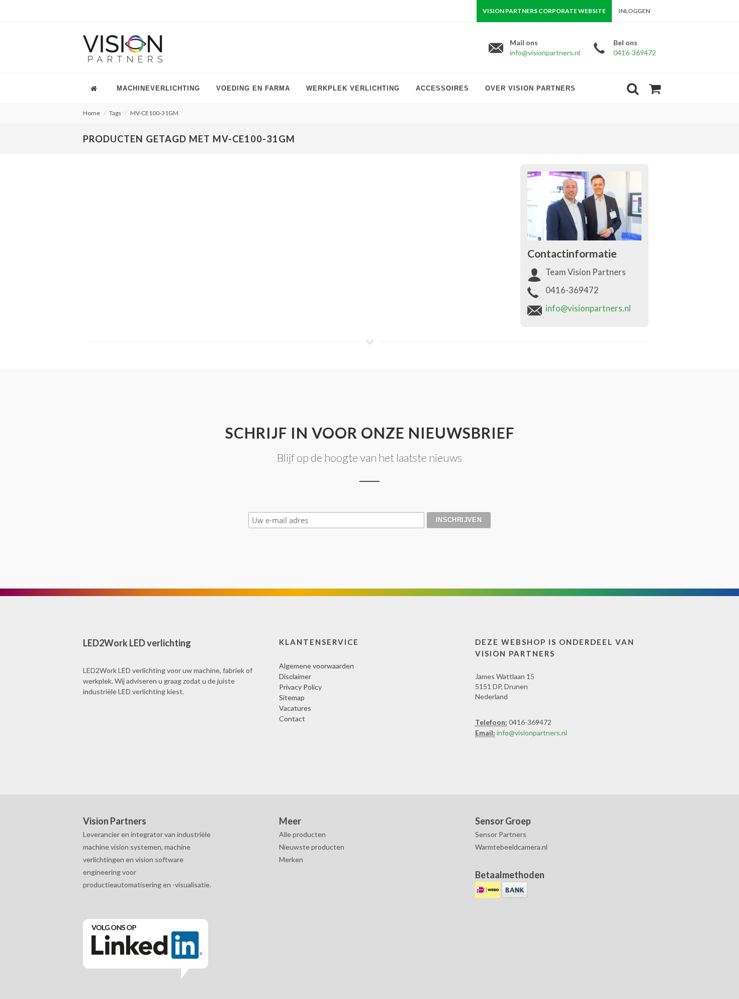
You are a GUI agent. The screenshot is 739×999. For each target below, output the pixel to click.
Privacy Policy (300, 687)
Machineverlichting (158, 88)
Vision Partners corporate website (544, 11)
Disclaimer (295, 676)
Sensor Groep (503, 820)
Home (91, 113)
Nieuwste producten (311, 847)
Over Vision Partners (530, 88)
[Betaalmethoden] (488, 889)
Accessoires (442, 88)
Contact (292, 718)
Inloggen (634, 11)
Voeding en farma (253, 88)
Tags (115, 113)
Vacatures (295, 708)
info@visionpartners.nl (545, 52)
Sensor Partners (500, 834)
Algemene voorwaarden (316, 665)
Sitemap (292, 697)
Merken (291, 859)
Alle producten (302, 834)
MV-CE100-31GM (154, 113)
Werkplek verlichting (353, 88)
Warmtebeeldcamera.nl (511, 847)
